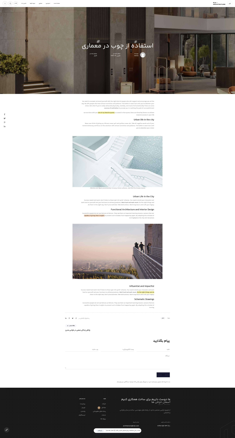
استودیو (48, 3)
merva (136, 55)
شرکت (104, 404)
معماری (40, 3)
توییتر (83, 408)
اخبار (95, 56)
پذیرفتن (100, 431)
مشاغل (102, 408)
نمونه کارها (32, 3)
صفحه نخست (57, 3)
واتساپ (83, 411)
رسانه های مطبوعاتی (99, 411)
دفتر (163, 318)
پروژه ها (103, 419)
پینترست (82, 404)
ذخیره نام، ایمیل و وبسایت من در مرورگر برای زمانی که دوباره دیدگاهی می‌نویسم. (142, 382)
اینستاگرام (82, 415)
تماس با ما (23, 3)
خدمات (104, 415)
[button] (16, 3)
